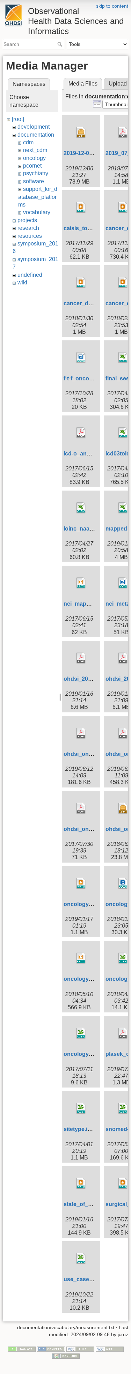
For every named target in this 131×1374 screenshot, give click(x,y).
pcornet (32, 166)
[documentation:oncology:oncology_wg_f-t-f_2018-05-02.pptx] (81, 958)
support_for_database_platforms (37, 197)
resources (29, 236)
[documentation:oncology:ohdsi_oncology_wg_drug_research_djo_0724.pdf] (81, 808)
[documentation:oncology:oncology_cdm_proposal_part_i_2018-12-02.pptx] (81, 883)
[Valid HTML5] (80, 1349)
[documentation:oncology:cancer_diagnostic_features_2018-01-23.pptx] (81, 282)
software (33, 181)
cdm (28, 142)
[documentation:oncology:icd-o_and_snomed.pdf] (81, 432)
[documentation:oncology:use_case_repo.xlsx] (81, 1258)
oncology (34, 158)
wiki (22, 282)
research (28, 228)
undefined (29, 275)
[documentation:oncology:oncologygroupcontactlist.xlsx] (81, 1033)
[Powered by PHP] (51, 1349)
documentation (35, 135)
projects (27, 220)
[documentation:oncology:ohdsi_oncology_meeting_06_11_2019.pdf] (81, 733)
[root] (18, 119)
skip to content (112, 6)
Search (60, 44)
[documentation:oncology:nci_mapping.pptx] (81, 583)
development (33, 127)
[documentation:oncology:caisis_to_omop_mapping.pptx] (81, 207)
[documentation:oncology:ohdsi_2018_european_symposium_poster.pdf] (81, 658)
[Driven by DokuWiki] (66, 1355)
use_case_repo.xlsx (90, 1279)
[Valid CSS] (110, 1349)
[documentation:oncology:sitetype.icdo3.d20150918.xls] (81, 1108)
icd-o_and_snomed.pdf (94, 453)
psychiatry (35, 173)
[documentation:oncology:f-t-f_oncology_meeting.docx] (81, 357)
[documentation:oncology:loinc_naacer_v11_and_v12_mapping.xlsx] (81, 508)
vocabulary (36, 212)
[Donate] (22, 1349)
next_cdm (35, 150)
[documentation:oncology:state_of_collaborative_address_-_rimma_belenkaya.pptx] (81, 1183)
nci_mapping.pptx (87, 604)
